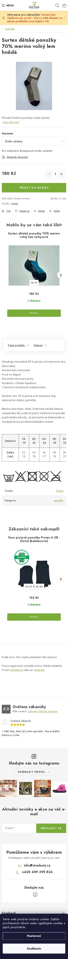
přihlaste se (17, 670)
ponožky (58, 500)
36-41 (28, 586)
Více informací (11, 122)
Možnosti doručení (17, 157)
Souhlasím (34, 948)
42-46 (39, 586)
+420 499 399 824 (37, 872)
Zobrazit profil (32, 772)
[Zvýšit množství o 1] (61, 174)
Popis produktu (16, 345)
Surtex (14, 203)
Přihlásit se (51, 828)
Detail (34, 313)
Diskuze (38, 345)
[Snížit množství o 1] (49, 174)
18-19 (34, 282)
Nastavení (34, 936)
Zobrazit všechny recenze (42, 711)
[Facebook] (35, 894)
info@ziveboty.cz (37, 865)
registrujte (38, 670)
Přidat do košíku (34, 187)
